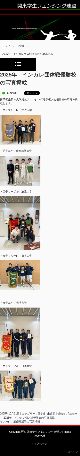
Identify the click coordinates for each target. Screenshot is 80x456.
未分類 (51, 413)
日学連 (42, 413)
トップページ (39, 443)
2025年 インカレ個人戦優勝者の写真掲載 (27, 417)
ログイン (72, 451)
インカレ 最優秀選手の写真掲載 (21, 421)
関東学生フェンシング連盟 (40, 9)
